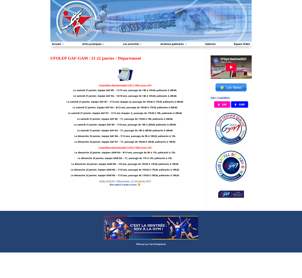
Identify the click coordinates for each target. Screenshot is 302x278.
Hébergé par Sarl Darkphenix (151, 244)
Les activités (131, 44)
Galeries (210, 44)
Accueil (56, 44)
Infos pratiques (92, 44)
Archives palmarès (172, 44)
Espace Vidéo (242, 44)
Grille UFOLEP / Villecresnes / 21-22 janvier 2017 (125, 181)
